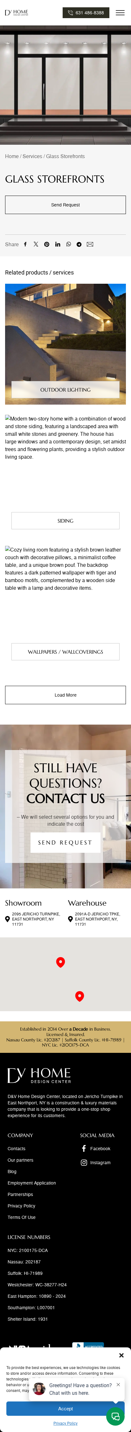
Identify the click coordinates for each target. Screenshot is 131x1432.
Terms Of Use (22, 1217)
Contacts (16, 1148)
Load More (66, 695)
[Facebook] (25, 244)
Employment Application (32, 1183)
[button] (121, 1355)
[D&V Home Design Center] (16, 12)
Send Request (65, 205)
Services (32, 156)
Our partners (20, 1160)
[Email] (90, 244)
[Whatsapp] (68, 244)
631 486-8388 (90, 13)
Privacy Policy (21, 1206)
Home (12, 156)
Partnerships (20, 1194)
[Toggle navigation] (120, 13)
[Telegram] (79, 244)
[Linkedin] (57, 244)
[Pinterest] (46, 244)
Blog (12, 1171)
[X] (35, 244)
